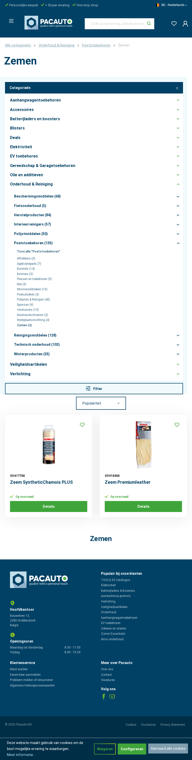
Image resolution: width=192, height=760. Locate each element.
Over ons (107, 669)
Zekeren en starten (113, 628)
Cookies (131, 724)
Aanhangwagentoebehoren (119, 618)
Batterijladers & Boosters (118, 590)
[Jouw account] (183, 23)
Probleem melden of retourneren (31, 680)
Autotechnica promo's (116, 596)
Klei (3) (21, 284)
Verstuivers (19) (28, 310)
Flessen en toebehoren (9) (34, 279)
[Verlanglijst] (172, 22)
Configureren (132, 749)
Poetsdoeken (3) (28, 294)
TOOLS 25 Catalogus (115, 580)
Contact (106, 674)
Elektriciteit (108, 585)
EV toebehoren (110, 623)
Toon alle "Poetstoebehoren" (38, 251)
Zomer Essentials (113, 634)
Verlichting (108, 601)
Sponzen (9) (25, 304)
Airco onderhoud (112, 639)
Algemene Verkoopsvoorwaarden (32, 685)
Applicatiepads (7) (29, 264)
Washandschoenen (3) (32, 315)
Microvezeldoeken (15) (32, 289)
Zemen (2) (24, 325)
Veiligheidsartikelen (114, 607)
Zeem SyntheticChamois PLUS (41, 482)
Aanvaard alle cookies (168, 748)
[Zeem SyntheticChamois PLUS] (48, 445)
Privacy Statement (172, 724)
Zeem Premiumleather (127, 482)
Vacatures (108, 680)
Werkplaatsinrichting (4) (33, 320)
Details (49, 506)
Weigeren (105, 749)
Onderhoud (108, 612)
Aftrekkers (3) (26, 258)
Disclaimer (148, 724)
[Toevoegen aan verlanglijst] (82, 425)
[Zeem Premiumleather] (143, 445)
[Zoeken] (149, 23)
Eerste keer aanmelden (25, 674)
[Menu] (9, 19)
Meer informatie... (21, 755)
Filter (97, 389)
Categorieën (20, 88)
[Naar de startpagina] (49, 23)
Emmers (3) (25, 274)
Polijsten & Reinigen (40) (33, 299)
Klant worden (19, 669)
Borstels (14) (26, 268)
